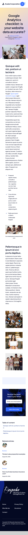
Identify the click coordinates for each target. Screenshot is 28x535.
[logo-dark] (11, 3)
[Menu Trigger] (24, 3)
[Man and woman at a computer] (4, 443)
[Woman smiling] (4, 461)
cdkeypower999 (14, 35)
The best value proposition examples (13, 454)
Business (17, 38)
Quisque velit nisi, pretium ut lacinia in (14, 427)
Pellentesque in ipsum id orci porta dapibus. (13, 432)
